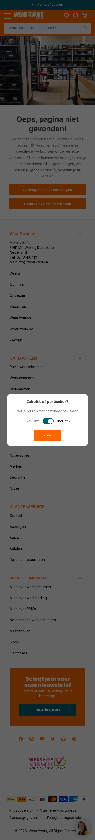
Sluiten (47, 435)
